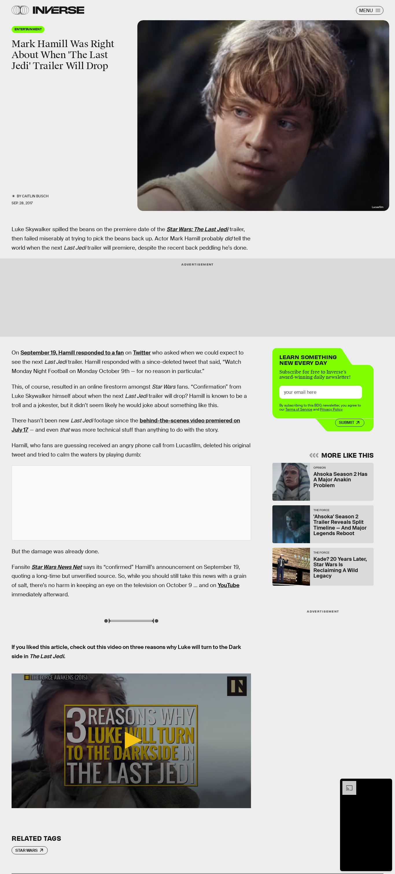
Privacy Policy (331, 409)
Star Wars (26, 850)
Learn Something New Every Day (308, 359)
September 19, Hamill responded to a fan (72, 352)
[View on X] (131, 503)
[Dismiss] (385, 783)
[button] (131, 740)
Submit (346, 422)
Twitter (142, 352)
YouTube (228, 585)
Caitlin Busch (35, 196)
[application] (131, 740)
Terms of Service (298, 409)
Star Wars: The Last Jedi (197, 229)
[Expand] (346, 783)
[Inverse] (58, 10)
